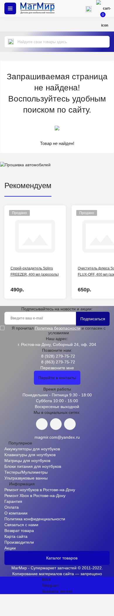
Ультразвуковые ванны (26, 478)
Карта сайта (15, 536)
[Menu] (10, 8)
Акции (10, 548)
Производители (19, 542)
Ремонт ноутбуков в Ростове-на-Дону (39, 489)
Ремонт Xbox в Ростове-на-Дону (34, 495)
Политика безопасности (57, 328)
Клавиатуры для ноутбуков (30, 454)
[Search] (10, 42)
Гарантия (13, 501)
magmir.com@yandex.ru (57, 437)
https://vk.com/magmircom (42, 424)
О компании (15, 513)
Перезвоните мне (57, 367)
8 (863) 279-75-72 (58, 362)
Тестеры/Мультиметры (26, 472)
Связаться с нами (21, 524)
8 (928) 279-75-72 (58, 356)
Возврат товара (19, 530)
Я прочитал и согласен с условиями (59, 330)
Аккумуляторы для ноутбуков (32, 449)
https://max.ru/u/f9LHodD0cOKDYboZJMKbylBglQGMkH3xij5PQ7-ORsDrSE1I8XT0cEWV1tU (70, 424)
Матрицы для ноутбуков (27, 460)
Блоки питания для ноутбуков (32, 466)
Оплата (11, 507)
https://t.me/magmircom (56, 424)
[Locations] (71, 8)
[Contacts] (88, 8)
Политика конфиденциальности (34, 519)
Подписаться (92, 318)
